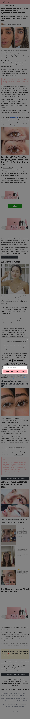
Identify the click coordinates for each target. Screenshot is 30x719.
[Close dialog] (27, 339)
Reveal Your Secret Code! (15, 372)
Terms (16, 378)
